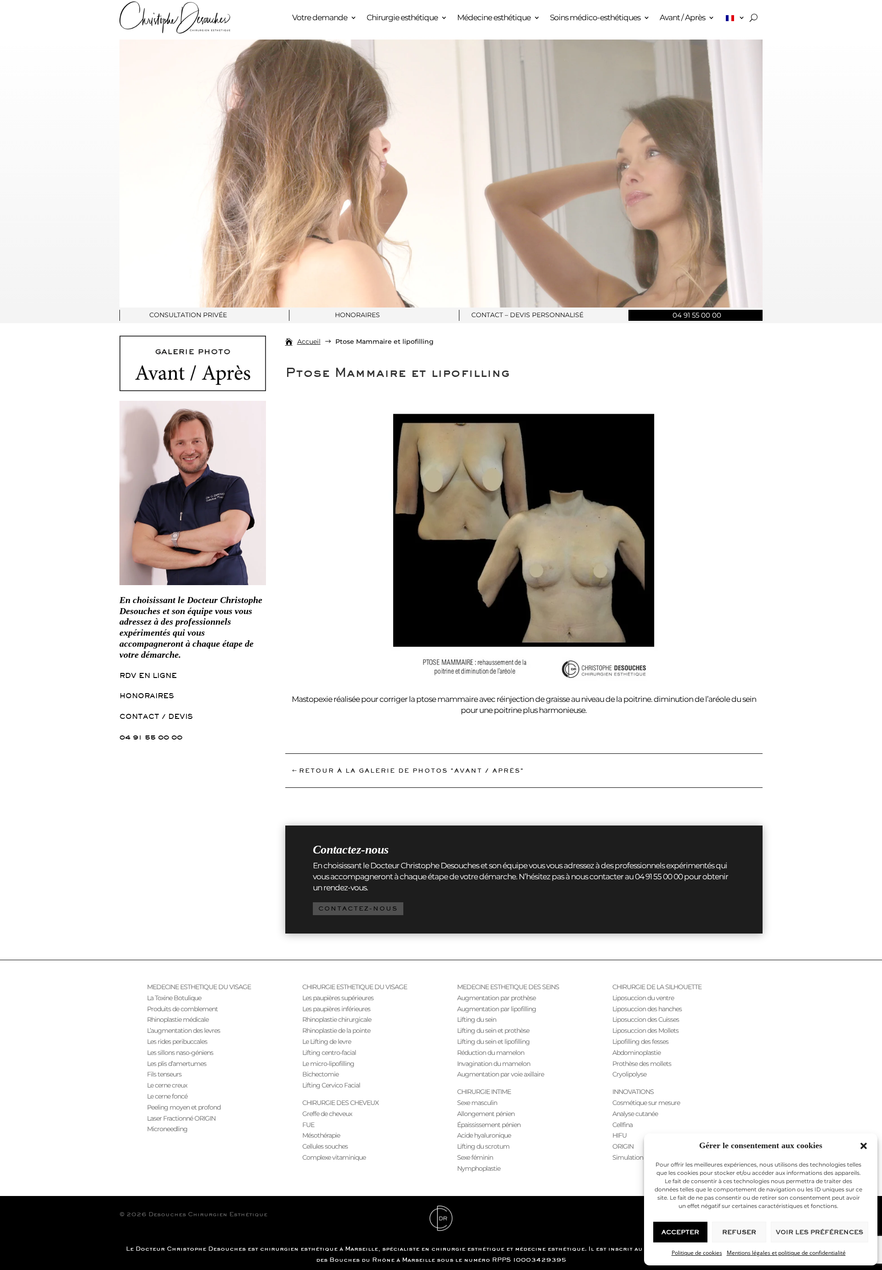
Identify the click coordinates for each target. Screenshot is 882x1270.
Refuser (739, 1232)
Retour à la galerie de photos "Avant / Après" (411, 770)
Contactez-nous (358, 908)
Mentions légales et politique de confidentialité (786, 1253)
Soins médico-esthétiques (595, 17)
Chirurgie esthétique (402, 17)
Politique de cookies (697, 1253)
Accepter (680, 1232)
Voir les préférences (819, 1232)
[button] (863, 1145)
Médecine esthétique (494, 17)
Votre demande (319, 17)
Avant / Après (682, 17)
